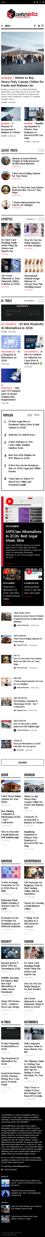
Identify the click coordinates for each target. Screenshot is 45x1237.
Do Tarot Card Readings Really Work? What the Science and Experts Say (9, 245)
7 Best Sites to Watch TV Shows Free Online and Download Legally (21, 481)
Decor (4, 775)
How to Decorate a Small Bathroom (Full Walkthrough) (26, 725)
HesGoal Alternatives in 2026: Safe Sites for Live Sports (27, 745)
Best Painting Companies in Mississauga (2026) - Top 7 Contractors (26, 704)
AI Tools (5, 1022)
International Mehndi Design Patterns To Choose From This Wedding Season (33, 281)
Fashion (28, 941)
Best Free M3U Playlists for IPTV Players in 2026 (22, 457)
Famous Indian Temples (22, 613)
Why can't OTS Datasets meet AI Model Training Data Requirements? (10, 394)
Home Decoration (20, 636)
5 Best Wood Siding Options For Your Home (26, 174)
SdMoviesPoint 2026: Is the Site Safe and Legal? (32, 589)
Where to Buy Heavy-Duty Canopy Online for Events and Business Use (22, 81)
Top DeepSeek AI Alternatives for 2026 (10, 356)
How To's (17, 655)
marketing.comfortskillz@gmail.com (16, 1166)
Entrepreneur (32, 861)
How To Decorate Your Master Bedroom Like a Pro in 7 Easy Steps (28, 190)
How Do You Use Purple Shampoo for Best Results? (33, 243)
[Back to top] (39, 1231)
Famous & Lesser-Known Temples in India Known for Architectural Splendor (25, 161)
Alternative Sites (31, 583)
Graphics (6, 861)
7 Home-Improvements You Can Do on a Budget (26, 203)
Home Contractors (20, 698)
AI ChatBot (8, 324)
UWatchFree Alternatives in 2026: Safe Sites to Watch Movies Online (11, 592)
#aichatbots (8, 351)
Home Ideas (17, 678)
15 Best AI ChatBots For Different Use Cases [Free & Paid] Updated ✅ (33, 357)
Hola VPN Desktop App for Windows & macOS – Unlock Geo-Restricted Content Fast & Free (26, 1182)
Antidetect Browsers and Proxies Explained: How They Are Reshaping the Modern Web (25, 1193)
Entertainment (12, 526)
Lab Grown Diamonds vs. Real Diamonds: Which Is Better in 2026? (10, 279)
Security (6, 941)
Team (3, 2)
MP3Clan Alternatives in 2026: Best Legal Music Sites (23, 536)
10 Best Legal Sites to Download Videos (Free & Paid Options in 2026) (24, 424)
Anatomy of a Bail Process (22, 434)
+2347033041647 (10, 1170)
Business (6, 77)
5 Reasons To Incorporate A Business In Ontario (10, 128)
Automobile (31, 1022)
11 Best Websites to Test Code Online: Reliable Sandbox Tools (21, 444)
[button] (4, 2)
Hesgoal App (18, 741)
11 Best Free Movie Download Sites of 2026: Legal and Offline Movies (25, 468)
